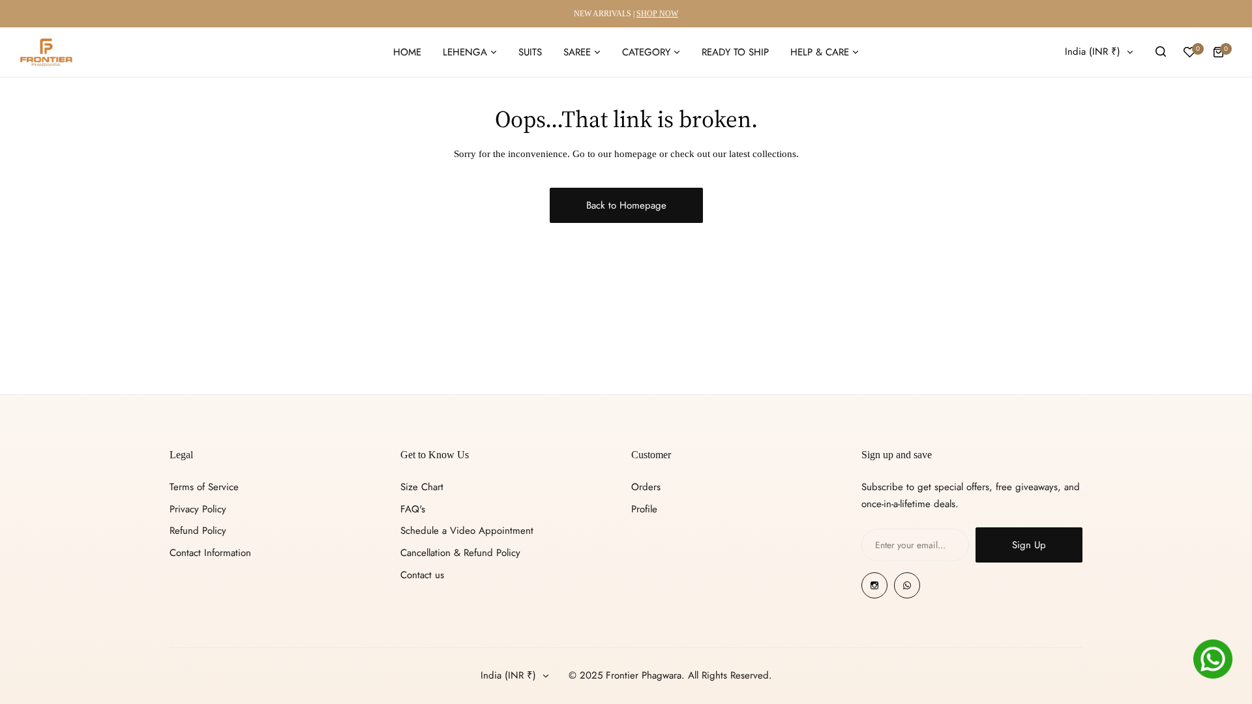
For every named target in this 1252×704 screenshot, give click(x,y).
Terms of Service (204, 487)
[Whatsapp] (907, 585)
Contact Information (210, 553)
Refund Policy (198, 530)
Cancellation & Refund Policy (460, 553)
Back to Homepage (626, 205)
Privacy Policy (198, 509)
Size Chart (421, 487)
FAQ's (412, 509)
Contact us (422, 575)
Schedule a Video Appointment (466, 530)
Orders (646, 487)
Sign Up (1029, 545)
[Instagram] (874, 585)
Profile (644, 509)
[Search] (1160, 52)
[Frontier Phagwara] (46, 52)
